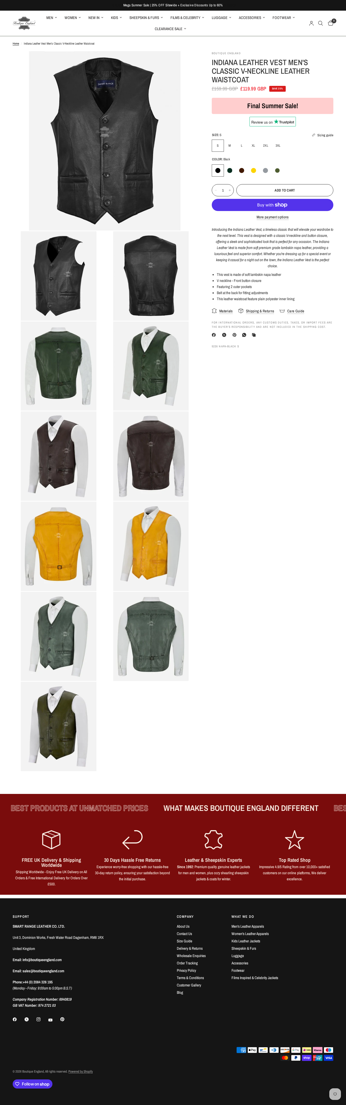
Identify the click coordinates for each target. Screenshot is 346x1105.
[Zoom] (186, 62)
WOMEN (71, 17)
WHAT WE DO (243, 916)
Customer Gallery (189, 985)
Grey (265, 170)
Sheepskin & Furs (244, 948)
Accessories (240, 963)
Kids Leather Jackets (246, 941)
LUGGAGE (219, 17)
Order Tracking (187, 963)
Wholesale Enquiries (191, 955)
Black (218, 170)
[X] (225, 335)
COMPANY (185, 916)
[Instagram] (42, 1019)
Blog (180, 992)
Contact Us (184, 933)
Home (16, 44)
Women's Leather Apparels (250, 933)
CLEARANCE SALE (168, 28)
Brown (242, 170)
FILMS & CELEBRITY (185, 17)
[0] (329, 23)
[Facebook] (215, 335)
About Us (183, 926)
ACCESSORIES (250, 17)
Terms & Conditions (190, 977)
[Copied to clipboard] (255, 335)
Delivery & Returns (190, 948)
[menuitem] (52, 17)
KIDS (114, 17)
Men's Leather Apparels (248, 926)
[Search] (320, 23)
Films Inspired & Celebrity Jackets (255, 977)
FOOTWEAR (282, 17)
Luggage (238, 955)
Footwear (238, 970)
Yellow (253, 170)
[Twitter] (30, 1019)
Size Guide (184, 941)
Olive (277, 170)
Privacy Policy (186, 970)
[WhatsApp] (245, 335)
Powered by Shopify (80, 1071)
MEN (49, 17)
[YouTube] (54, 1019)
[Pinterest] (236, 335)
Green (230, 170)
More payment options (273, 217)
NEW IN (94, 17)
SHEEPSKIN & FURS (144, 17)
